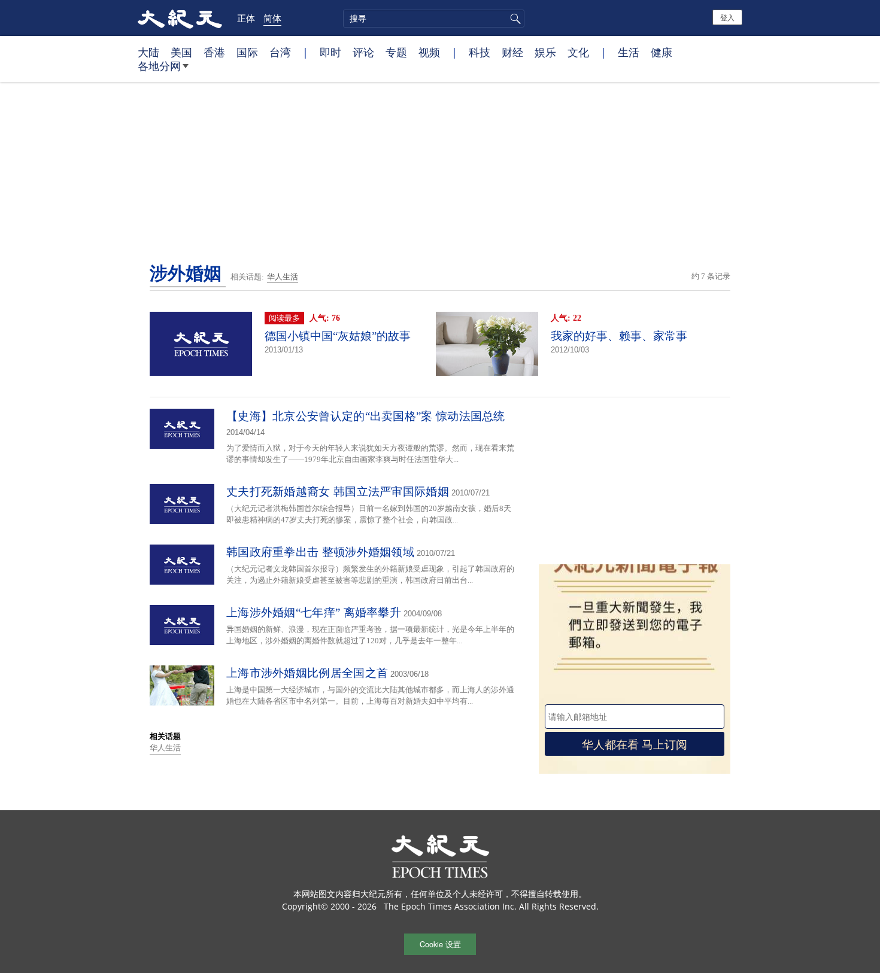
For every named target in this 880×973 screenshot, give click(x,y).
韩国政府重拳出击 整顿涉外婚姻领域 (320, 552)
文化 (578, 52)
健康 (661, 52)
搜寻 (514, 19)
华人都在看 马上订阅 (634, 743)
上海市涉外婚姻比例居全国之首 (307, 673)
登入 (727, 17)
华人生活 (282, 276)
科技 (479, 52)
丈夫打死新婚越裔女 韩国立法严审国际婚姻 (337, 491)
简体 (272, 18)
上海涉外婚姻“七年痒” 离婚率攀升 (313, 612)
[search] (433, 19)
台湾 (280, 52)
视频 (429, 52)
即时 (330, 52)
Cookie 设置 (440, 944)
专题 (396, 52)
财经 (512, 52)
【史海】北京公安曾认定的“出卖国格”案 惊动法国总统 (365, 416)
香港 (214, 52)
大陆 (148, 52)
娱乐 (545, 52)
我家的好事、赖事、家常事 (619, 336)
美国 (181, 52)
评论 (363, 52)
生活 (628, 52)
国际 (247, 52)
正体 (246, 18)
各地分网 (159, 66)
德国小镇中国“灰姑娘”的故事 (338, 336)
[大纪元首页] (180, 18)
